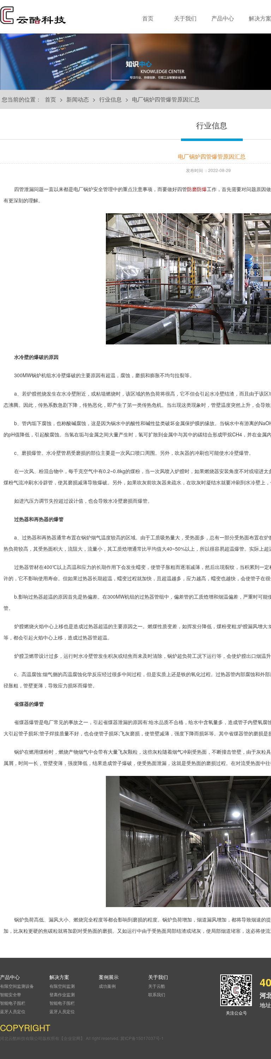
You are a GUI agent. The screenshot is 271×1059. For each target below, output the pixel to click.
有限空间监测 (62, 986)
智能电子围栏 (12, 1003)
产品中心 (222, 18)
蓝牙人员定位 (12, 1011)
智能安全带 (10, 994)
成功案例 (107, 986)
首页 (147, 18)
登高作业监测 (62, 994)
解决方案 (59, 976)
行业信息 (110, 99)
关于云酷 (156, 986)
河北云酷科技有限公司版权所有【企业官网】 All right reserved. (60, 1038)
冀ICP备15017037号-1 (142, 1038)
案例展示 (109, 976)
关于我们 (185, 18)
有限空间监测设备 (17, 986)
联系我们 (156, 994)
